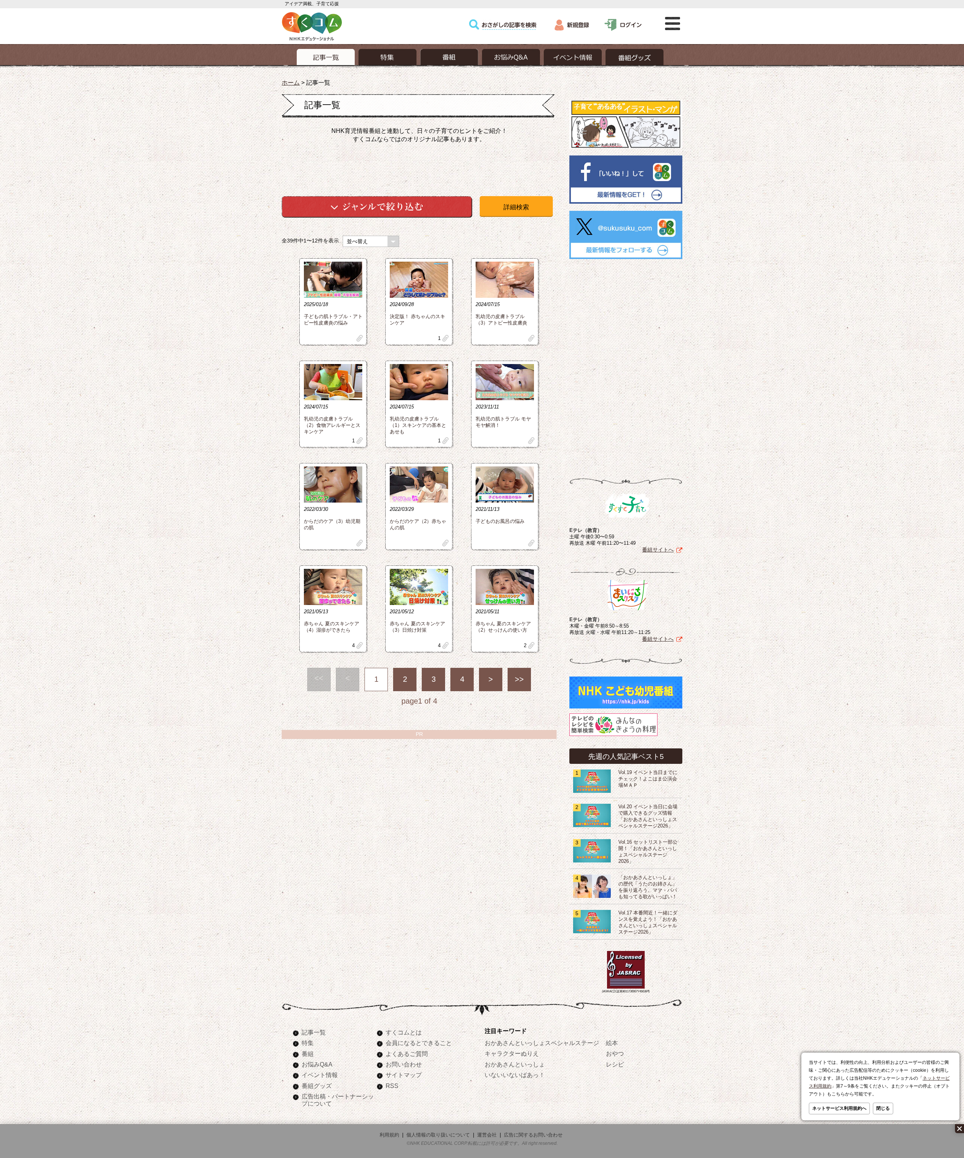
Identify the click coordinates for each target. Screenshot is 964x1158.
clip (359, 338)
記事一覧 (314, 1032)
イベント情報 (320, 1074)
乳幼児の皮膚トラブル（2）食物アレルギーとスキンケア (332, 425)
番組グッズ (317, 1085)
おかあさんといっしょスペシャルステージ (542, 1042)
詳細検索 (516, 207)
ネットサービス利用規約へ (839, 1108)
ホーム (291, 82)
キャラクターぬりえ (512, 1053)
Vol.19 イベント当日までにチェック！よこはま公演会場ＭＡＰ (647, 779)
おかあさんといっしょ (515, 1064)
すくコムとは (404, 1032)
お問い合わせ (404, 1064)
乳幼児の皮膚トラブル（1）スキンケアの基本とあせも (418, 425)
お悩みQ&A (317, 1064)
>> (519, 679)
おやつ (615, 1053)
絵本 (612, 1042)
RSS (392, 1085)
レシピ (615, 1064)
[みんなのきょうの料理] (613, 736)
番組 (308, 1053)
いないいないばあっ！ (515, 1074)
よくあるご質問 (407, 1053)
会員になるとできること (419, 1042)
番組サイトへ (658, 550)
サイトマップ (404, 1074)
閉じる (883, 1108)
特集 (308, 1042)
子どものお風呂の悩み (500, 521)
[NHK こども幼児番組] (625, 708)
